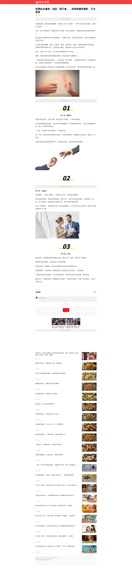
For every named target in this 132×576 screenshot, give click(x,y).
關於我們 (37, 559)
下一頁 (66, 310)
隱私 (48, 559)
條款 (46, 559)
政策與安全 (42, 559)
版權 (50, 559)
